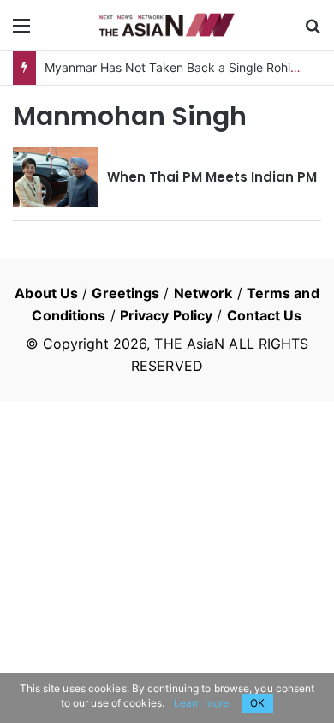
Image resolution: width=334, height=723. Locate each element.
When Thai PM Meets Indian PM (212, 177)
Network (203, 293)
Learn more (201, 702)
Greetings (125, 293)
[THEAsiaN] (167, 25)
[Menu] (21, 31)
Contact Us (264, 315)
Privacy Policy (166, 315)
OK (257, 702)
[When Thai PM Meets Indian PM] (55, 177)
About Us (46, 293)
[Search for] (312, 31)
